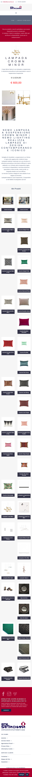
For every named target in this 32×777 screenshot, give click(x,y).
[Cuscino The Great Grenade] (24, 465)
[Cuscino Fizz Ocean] (24, 363)
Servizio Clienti (5, 741)
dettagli (21, 774)
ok (27, 774)
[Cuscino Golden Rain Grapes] (8, 383)
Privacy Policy (5, 746)
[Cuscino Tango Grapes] (24, 445)
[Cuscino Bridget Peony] (24, 220)
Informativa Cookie (6, 749)
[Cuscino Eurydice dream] (24, 302)
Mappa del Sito (5, 759)
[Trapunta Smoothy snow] (24, 669)
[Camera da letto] (8, 200)
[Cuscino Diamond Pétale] (24, 282)
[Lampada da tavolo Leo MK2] (24, 507)
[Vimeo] (15, 695)
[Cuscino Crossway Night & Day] (8, 262)
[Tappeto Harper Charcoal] (24, 629)
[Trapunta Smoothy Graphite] (8, 669)
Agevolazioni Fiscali (7, 743)
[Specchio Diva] (24, 589)
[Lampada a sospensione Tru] (24, 486)
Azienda (3, 738)
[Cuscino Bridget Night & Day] (8, 220)
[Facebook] (3, 695)
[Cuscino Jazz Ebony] (24, 383)
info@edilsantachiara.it (8, 2)
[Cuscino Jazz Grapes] (24, 403)
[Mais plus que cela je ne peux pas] (8, 589)
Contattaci (4, 756)
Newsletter (4, 762)
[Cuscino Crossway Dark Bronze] (24, 240)
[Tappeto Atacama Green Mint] (8, 629)
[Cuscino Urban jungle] (8, 486)
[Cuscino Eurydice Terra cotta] (8, 343)
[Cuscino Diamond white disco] (8, 302)
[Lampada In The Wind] (24, 549)
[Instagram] (9, 695)
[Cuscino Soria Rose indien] (8, 445)
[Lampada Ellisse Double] (24, 528)
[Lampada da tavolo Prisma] (8, 528)
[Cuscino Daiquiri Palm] (24, 262)
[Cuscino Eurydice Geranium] (24, 322)
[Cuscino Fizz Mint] (24, 343)
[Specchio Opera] (24, 609)
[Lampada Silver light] (8, 569)
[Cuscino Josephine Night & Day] (8, 423)
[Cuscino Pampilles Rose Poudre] (24, 423)
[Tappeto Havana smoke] (24, 649)
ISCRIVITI (6, 710)
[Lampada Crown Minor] (8, 507)
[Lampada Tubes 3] (24, 569)
